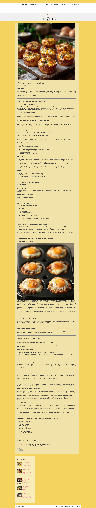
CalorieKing (22, 444)
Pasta (47, 4)
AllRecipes (22, 442)
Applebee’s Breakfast (22, 449)
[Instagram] (48, 1)
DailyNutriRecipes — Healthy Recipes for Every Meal (56, 506)
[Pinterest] (50, 1)
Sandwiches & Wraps (74, 4)
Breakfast (24, 4)
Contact (57, 8)
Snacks (44, 8)
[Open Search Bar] (48, 11)
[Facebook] (45, 1)
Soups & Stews (54, 4)
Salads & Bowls (63, 4)
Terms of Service (77, 506)
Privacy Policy (67, 506)
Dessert (38, 8)
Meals (42, 4)
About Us (51, 8)
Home (18, 4)
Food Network (23, 445)
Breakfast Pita (21, 450)
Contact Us (72, 506)
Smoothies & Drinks (34, 4)
